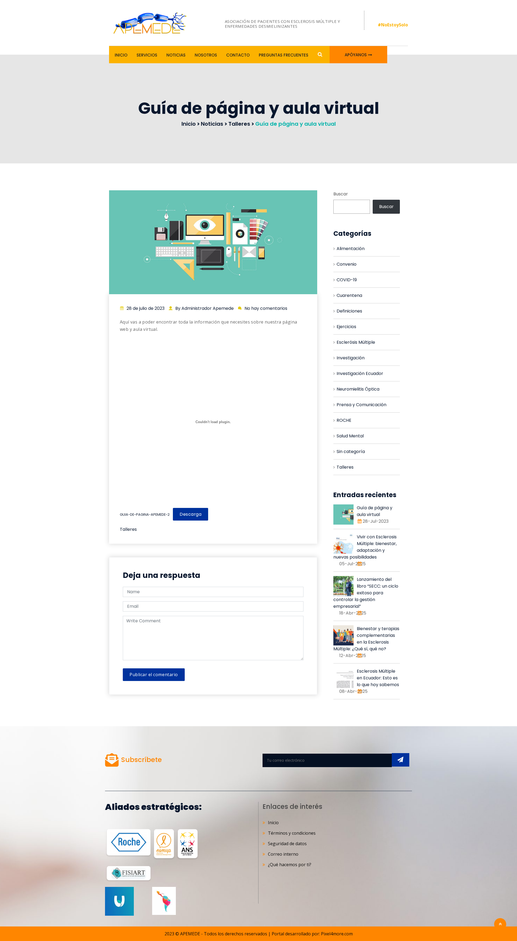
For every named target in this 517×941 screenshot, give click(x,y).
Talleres (128, 529)
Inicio (121, 55)
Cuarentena (349, 295)
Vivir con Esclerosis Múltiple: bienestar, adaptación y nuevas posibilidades (365, 547)
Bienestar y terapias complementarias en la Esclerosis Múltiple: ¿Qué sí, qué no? (366, 639)
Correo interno (283, 854)
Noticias (176, 55)
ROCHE (344, 420)
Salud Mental (350, 436)
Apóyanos (356, 55)
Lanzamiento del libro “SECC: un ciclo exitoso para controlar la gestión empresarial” (365, 592)
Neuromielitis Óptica (358, 389)
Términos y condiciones (292, 833)
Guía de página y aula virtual (374, 511)
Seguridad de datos (287, 844)
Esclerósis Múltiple (356, 342)
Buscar (340, 194)
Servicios (147, 55)
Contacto (238, 55)
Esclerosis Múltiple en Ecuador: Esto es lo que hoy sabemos (378, 678)
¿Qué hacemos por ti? (289, 865)
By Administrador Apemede (204, 308)
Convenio (347, 264)
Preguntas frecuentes (283, 55)
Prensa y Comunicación (361, 405)
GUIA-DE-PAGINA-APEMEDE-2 (145, 514)
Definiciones (349, 311)
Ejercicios (346, 327)
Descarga (190, 514)
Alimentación (351, 248)
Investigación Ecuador (360, 373)
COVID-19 (347, 280)
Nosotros (206, 55)
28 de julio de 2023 (146, 308)
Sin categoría (351, 451)
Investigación (351, 358)
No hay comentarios (265, 308)
